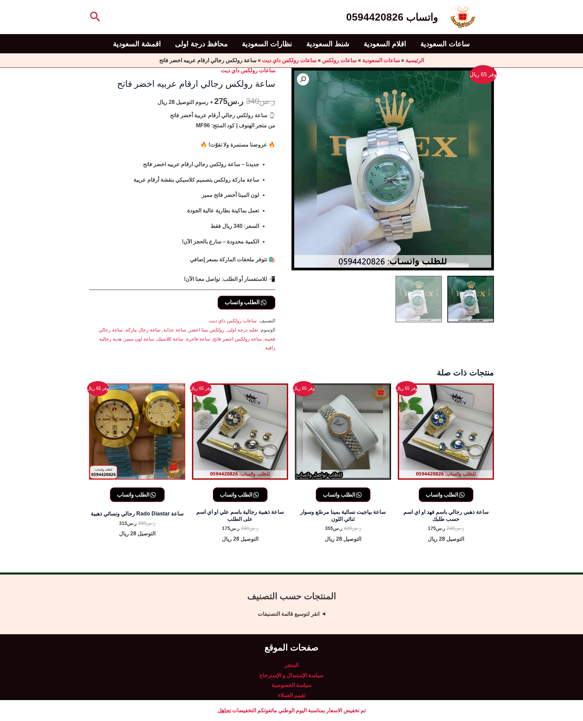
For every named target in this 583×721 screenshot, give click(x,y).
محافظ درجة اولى (201, 44)
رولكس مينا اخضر (206, 329)
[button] (94, 17)
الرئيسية (415, 60)
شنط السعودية (328, 44)
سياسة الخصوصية (291, 685)
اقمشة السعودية (137, 44)
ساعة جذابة (174, 329)
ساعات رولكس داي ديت (289, 60)
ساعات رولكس (339, 60)
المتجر (291, 665)
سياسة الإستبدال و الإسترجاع (291, 675)
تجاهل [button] (224, 710)
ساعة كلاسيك (170, 339)
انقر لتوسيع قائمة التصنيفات (289, 614)
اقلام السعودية (385, 44)
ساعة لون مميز (139, 339)
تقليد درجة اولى (242, 329)
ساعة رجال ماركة (143, 329)
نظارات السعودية (267, 44)
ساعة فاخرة (198, 339)
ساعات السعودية (445, 44)
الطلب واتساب (243, 302)
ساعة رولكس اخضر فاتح (237, 339)
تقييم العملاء (291, 695)
